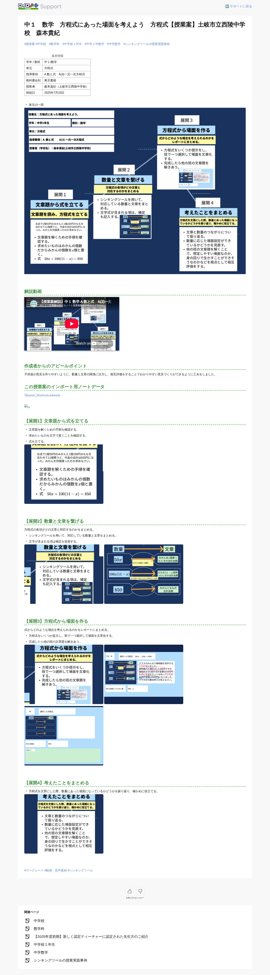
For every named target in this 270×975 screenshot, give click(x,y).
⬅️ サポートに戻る (238, 6)
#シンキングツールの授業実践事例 (147, 44)
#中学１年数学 (94, 44)
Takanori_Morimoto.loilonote (42, 395)
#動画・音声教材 (55, 870)
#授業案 (29, 44)
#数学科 (54, 44)
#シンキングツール (80, 870)
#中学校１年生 (72, 44)
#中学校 (41, 44)
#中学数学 (114, 44)
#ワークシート (34, 870)
